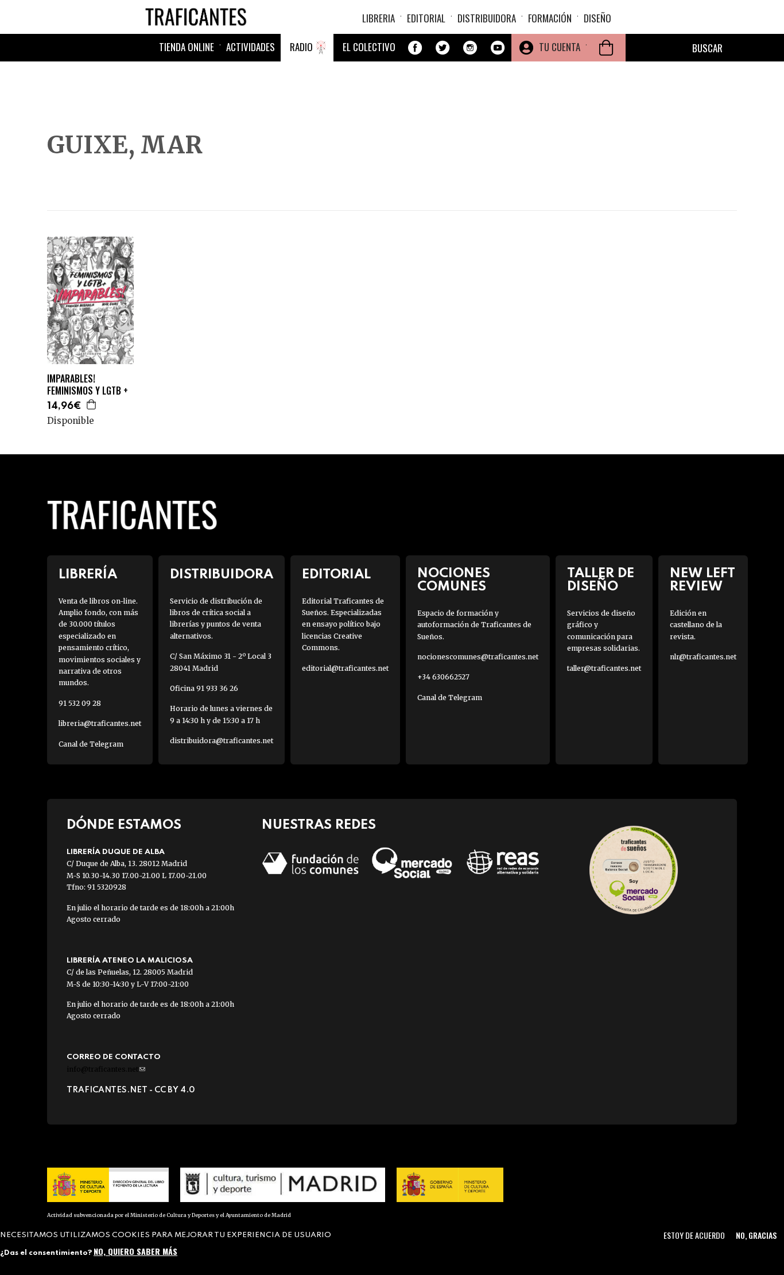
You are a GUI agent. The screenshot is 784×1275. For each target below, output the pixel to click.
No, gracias (756, 1235)
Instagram (470, 48)
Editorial (426, 18)
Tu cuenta (559, 47)
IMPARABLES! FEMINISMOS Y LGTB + (87, 385)
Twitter (442, 48)
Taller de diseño (600, 580)
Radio (301, 47)
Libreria (378, 18)
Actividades (250, 47)
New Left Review (702, 580)
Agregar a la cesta (92, 404)
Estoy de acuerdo (694, 1235)
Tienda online (186, 47)
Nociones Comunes (453, 580)
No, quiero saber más (135, 1251)
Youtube (497, 48)
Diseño (597, 18)
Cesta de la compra (606, 48)
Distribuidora (486, 18)
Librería (88, 574)
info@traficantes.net (106, 1069)
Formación (550, 18)
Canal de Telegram (91, 744)
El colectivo (369, 47)
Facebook (415, 48)
